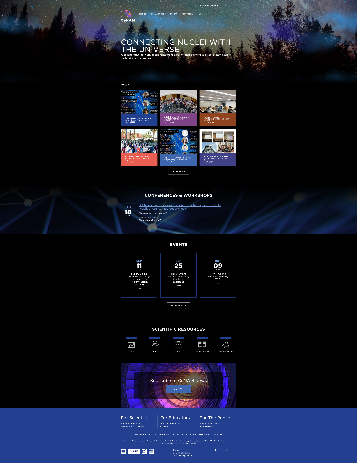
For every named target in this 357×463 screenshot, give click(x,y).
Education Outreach (209, 423)
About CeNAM (189, 434)
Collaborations (162, 434)
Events (176, 434)
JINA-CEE (202, 14)
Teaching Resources (170, 423)
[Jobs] (178, 344)
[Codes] (155, 344)
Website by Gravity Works (227, 450)
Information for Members (133, 426)
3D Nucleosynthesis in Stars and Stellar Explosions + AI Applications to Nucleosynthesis (180, 207)
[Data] (131, 344)
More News (178, 171)
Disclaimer (204, 434)
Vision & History (208, 426)
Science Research (143, 434)
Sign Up (178, 388)
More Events (178, 305)
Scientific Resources (131, 423)
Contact (164, 426)
